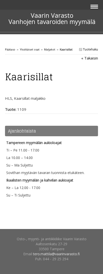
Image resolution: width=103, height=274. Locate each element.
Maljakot (49, 49)
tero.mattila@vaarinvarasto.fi (56, 254)
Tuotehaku (90, 49)
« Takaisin (89, 58)
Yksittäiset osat (30, 49)
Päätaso (10, 49)
